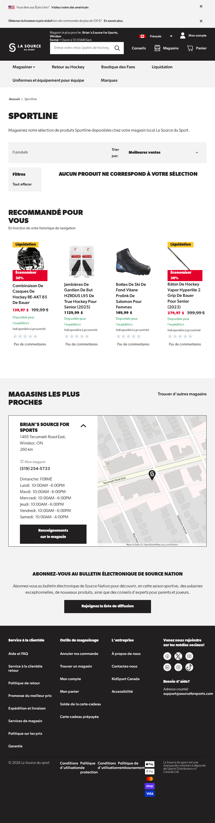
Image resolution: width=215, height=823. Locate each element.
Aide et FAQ (18, 653)
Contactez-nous (124, 666)
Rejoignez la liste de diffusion (108, 606)
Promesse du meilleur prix (30, 695)
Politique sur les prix (25, 733)
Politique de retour (24, 683)
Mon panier (69, 691)
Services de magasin (25, 721)
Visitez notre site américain (70, 7)
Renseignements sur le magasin (53, 534)
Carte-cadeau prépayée (79, 717)
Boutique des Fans (118, 66)
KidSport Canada (125, 679)
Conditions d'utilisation (70, 765)
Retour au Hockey (68, 66)
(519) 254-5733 (35, 468)
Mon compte (70, 679)
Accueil (14, 99)
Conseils (139, 48)
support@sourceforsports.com (188, 693)
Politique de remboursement (131, 765)
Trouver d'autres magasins (182, 393)
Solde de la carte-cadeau (80, 704)
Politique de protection (89, 767)
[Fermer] (201, 6)
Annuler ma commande (79, 653)
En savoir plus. (113, 21)
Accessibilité (122, 691)
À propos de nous (126, 653)
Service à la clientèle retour (25, 668)
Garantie (15, 746)
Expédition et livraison (27, 708)
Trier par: (115, 152)
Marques (109, 80)
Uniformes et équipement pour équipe (48, 80)
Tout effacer (22, 184)
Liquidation (162, 66)
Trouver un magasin (76, 666)
